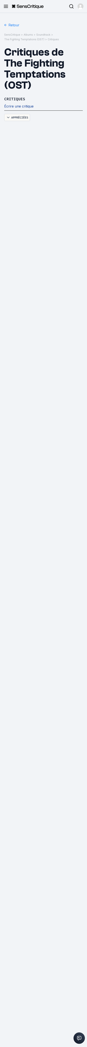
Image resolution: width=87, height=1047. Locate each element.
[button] (80, 6)
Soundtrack (43, 34)
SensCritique (12, 34)
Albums (28, 34)
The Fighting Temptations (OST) (24, 39)
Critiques (53, 39)
